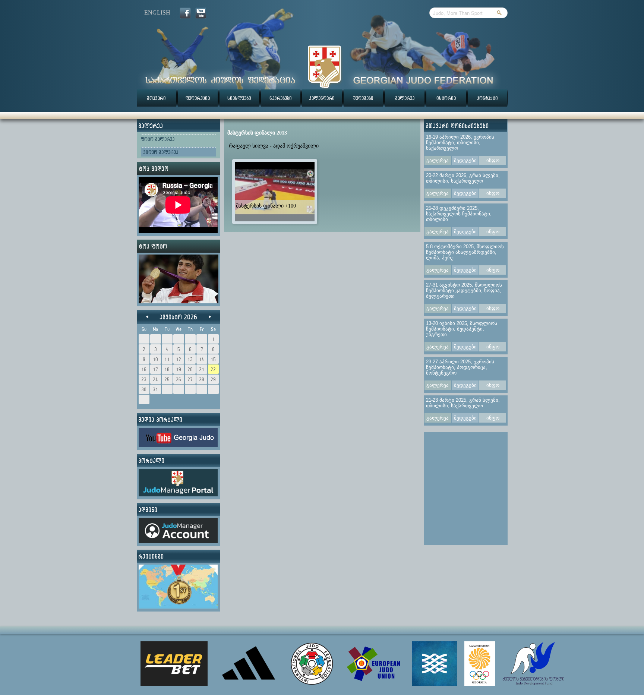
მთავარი (156, 98)
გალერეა (404, 98)
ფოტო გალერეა (157, 139)
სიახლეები (239, 98)
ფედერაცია (198, 98)
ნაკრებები (280, 98)
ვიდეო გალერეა (160, 152)
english (157, 12)
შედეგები (363, 98)
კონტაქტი (487, 98)
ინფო (492, 160)
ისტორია (446, 98)
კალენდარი (322, 98)
